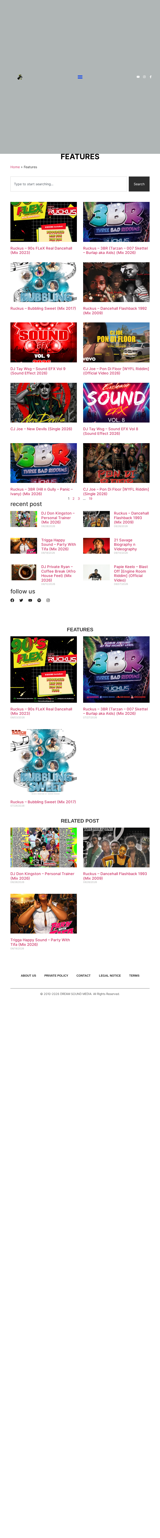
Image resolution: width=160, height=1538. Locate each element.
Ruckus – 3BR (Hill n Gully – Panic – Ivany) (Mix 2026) (41, 491)
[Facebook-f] (151, 77)
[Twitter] (21, 600)
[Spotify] (39, 600)
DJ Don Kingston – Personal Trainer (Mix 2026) (58, 517)
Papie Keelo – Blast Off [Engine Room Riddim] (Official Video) (131, 573)
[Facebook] (12, 600)
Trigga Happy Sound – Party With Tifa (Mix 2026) (58, 544)
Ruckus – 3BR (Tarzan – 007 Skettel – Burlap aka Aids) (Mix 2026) (115, 250)
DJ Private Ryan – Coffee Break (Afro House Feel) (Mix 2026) (58, 573)
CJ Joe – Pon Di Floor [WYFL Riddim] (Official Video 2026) (116, 371)
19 (90, 498)
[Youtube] (138, 77)
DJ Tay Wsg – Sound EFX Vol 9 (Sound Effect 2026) (37, 371)
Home (15, 167)
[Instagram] (144, 77)
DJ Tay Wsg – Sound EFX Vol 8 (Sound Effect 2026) (110, 431)
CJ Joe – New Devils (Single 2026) (41, 429)
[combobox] (68, 184)
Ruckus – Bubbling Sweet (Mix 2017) (43, 308)
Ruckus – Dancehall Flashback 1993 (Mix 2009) (131, 517)
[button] (80, 77)
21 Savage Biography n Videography (125, 544)
